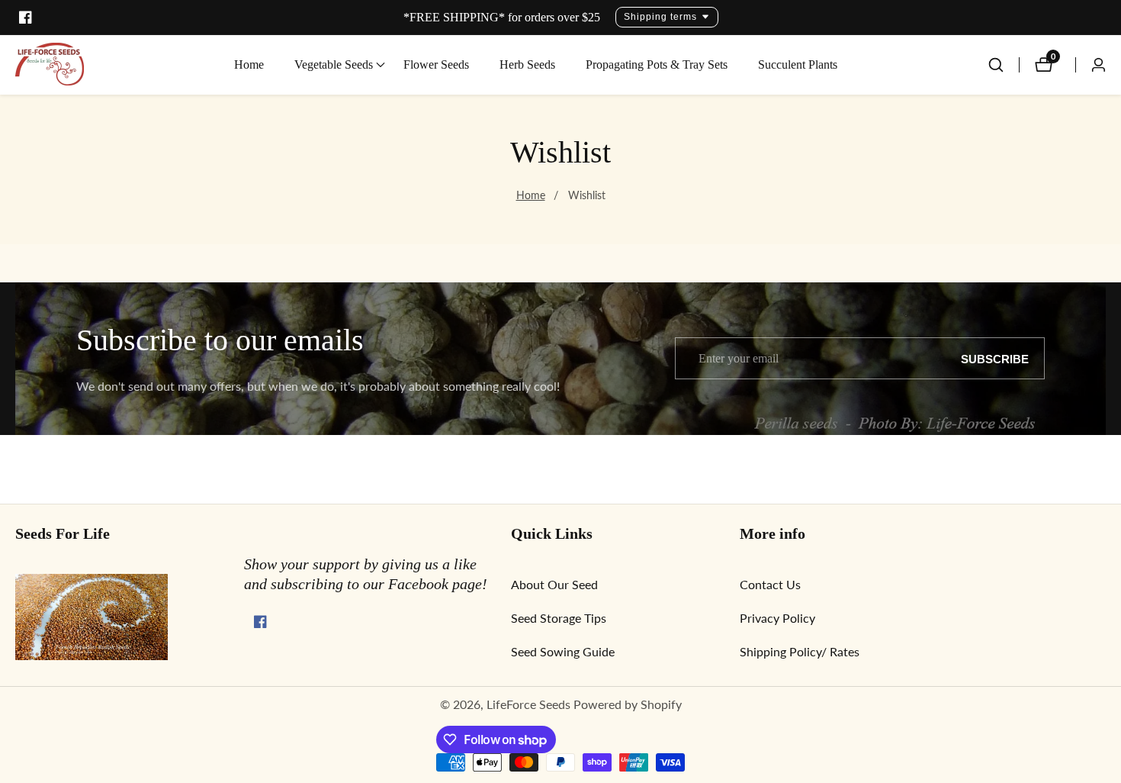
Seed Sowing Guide (563, 651)
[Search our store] (1003, 64)
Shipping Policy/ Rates (799, 651)
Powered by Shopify (627, 704)
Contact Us (770, 584)
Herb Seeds (527, 64)
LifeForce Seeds (528, 704)
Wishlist (586, 194)
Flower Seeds (436, 64)
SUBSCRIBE (995, 358)
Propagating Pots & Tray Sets (657, 64)
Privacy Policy (777, 618)
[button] (333, 65)
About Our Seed (554, 584)
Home (249, 64)
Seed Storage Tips (558, 618)
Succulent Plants (797, 64)
